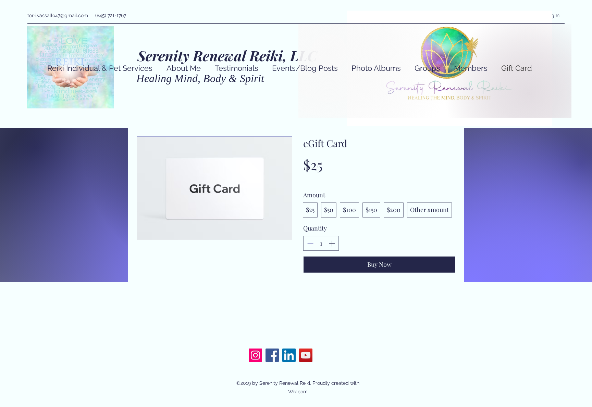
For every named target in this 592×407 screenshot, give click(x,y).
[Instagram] (255, 355)
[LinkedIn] (289, 355)
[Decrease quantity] (309, 243)
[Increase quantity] (332, 243)
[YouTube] (305, 355)
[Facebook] (272, 355)
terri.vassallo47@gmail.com (57, 15)
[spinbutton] (321, 243)
